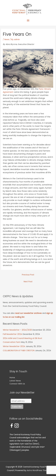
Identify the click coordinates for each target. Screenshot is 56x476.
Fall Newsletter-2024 (12, 334)
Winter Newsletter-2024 (14, 346)
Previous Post (28, 274)
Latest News (15, 380)
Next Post (28, 281)
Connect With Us (17, 383)
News (6, 39)
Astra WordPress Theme (38, 470)
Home (12, 377)
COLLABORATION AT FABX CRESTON (19, 350)
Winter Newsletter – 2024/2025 (17, 330)
